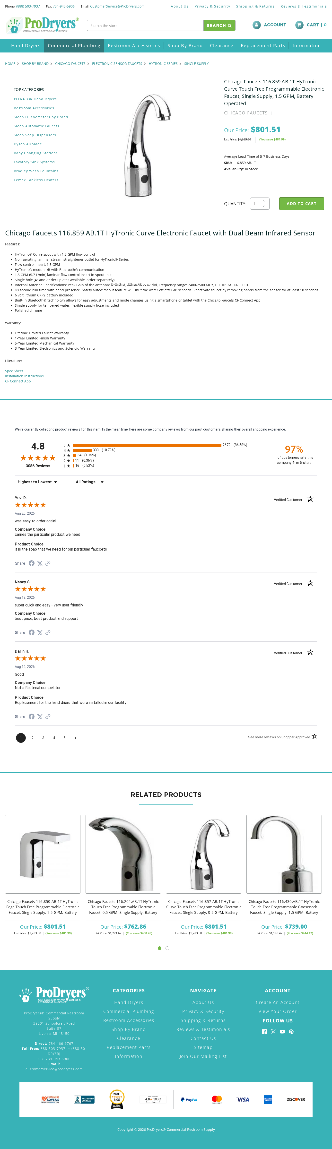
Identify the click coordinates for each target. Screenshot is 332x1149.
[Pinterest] (291, 1031)
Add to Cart (42, 860)
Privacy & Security (212, 6)
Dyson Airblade (28, 144)
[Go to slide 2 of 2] (167, 948)
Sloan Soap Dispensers (35, 135)
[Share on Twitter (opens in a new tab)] (40, 563)
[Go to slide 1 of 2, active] (159, 948)
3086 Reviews (43, 466)
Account (275, 25)
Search (217, 26)
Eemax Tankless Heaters (36, 180)
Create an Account (278, 1002)
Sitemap (203, 1047)
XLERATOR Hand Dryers (35, 99)
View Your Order (278, 1011)
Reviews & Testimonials (304, 6)
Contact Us (203, 1038)
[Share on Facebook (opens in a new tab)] (32, 564)
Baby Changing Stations (36, 153)
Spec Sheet (14, 371)
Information (307, 45)
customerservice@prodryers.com (54, 1066)
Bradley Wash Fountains (36, 171)
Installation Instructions (24, 376)
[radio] (166, 445)
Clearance (222, 45)
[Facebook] (264, 1031)
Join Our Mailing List (203, 1056)
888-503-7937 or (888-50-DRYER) (54, 1051)
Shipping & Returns (255, 6)
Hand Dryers (26, 45)
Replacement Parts (263, 45)
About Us (180, 6)
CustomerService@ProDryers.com (117, 6)
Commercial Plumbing (74, 45)
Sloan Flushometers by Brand (41, 117)
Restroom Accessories (134, 45)
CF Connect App (18, 381)
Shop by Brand (185, 45)
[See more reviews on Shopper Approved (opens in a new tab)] (48, 564)
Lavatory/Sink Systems (34, 162)
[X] (273, 1031)
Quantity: (235, 204)
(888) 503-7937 (28, 6)
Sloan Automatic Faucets (36, 126)
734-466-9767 (54, 1043)
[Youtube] (282, 1031)
